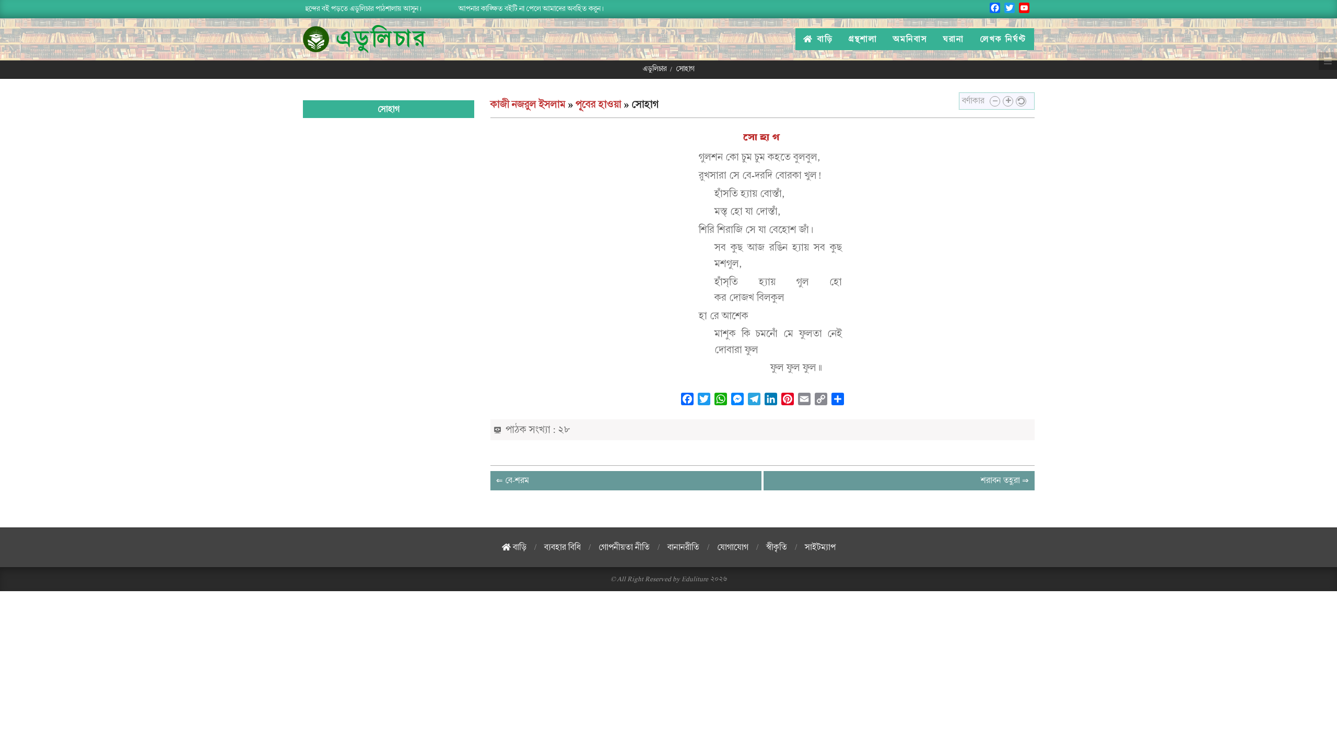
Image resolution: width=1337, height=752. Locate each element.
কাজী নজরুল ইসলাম (528, 104)
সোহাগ (762, 138)
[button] (995, 101)
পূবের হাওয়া (598, 104)
